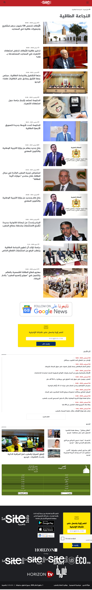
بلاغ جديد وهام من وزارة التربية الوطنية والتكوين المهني (21, 149)
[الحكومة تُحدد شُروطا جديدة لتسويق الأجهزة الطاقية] (65, 131)
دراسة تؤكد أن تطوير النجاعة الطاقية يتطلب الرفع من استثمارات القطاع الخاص (21, 249)
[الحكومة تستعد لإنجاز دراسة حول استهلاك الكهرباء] (65, 107)
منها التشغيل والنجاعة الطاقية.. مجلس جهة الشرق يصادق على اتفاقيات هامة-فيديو (21, 79)
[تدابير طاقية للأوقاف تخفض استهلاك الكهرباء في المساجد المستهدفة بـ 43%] (65, 58)
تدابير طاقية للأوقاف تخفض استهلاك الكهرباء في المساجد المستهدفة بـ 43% (22, 54)
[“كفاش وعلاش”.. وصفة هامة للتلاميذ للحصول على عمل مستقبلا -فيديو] (54, 433)
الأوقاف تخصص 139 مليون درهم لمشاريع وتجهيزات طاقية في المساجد (21, 27)
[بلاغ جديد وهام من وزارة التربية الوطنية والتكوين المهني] (65, 155)
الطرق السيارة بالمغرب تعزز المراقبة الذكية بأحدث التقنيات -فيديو (26, 456)
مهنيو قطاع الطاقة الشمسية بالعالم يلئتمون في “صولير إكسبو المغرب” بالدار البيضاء (21, 276)
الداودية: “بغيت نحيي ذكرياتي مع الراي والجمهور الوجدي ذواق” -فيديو (77, 441)
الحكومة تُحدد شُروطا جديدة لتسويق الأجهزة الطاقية (22, 126)
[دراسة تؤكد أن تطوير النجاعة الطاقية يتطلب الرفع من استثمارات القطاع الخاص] (65, 254)
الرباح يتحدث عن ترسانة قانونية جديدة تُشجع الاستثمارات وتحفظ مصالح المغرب (21, 224)
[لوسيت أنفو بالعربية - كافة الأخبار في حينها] (46, 3)
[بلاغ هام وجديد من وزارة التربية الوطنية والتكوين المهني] (65, 205)
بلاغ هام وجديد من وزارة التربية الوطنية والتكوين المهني (21, 199)
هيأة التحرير (86, 585)
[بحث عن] (4, 3)
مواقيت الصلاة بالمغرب (61, 585)
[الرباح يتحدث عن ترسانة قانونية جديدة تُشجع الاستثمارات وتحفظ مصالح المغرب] (65, 230)
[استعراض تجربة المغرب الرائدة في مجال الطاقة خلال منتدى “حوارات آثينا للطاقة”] (65, 180)
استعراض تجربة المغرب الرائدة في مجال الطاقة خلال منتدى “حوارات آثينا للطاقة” (21, 176)
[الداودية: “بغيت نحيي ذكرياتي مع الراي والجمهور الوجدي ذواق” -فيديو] (54, 443)
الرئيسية (86, 9)
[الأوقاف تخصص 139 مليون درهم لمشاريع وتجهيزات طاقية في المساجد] (65, 33)
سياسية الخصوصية (75, 585)
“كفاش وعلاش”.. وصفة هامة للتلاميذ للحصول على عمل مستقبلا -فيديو (77, 431)
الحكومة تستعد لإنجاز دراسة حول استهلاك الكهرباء (24, 102)
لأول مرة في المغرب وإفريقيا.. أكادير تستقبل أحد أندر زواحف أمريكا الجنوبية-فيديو (76, 452)
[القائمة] (87, 3)
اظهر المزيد (46, 417)
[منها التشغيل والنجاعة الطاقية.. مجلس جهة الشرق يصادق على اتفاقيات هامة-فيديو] (65, 82)
